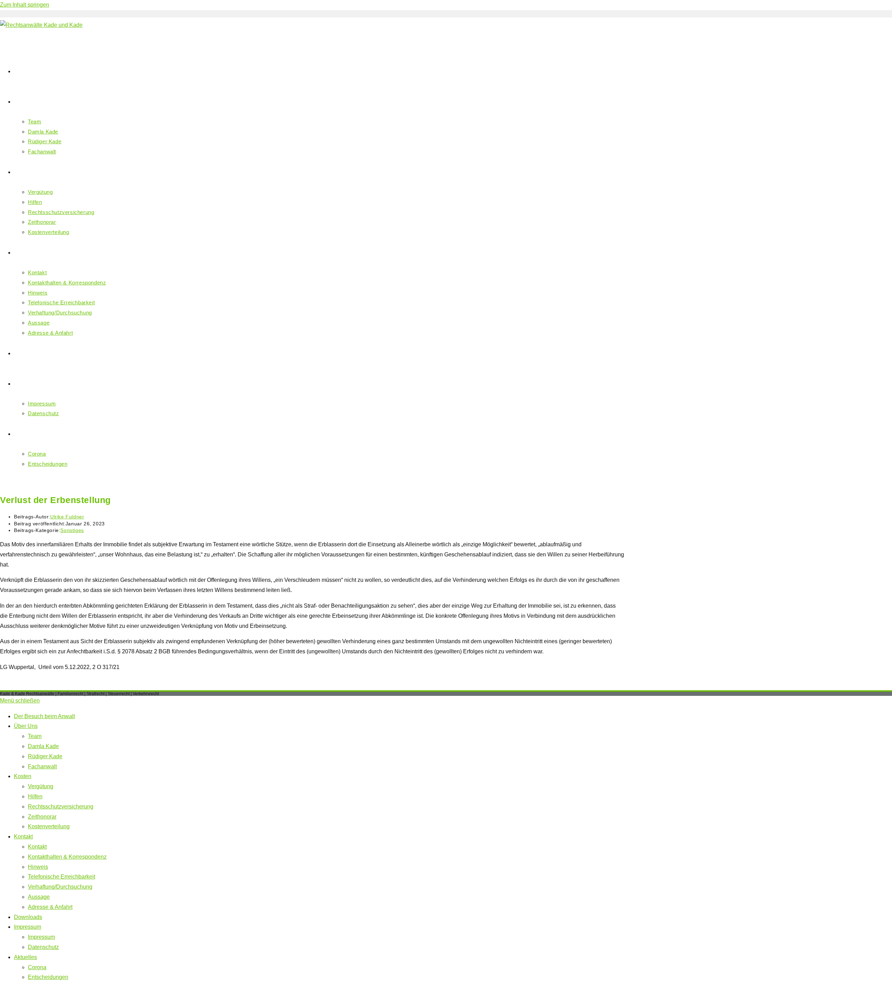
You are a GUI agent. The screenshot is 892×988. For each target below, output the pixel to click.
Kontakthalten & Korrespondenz (67, 857)
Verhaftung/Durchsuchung (60, 887)
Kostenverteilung (49, 826)
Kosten (22, 776)
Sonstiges (72, 530)
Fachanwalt (42, 766)
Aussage (39, 897)
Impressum (27, 927)
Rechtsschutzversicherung (60, 807)
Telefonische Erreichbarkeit (61, 877)
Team (34, 736)
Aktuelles (25, 957)
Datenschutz (43, 947)
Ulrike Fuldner (67, 516)
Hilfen (35, 796)
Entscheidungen (48, 977)
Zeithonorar (42, 817)
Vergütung (40, 786)
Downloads (28, 917)
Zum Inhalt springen (24, 5)
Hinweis (38, 867)
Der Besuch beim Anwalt (44, 716)
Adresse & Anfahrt (50, 907)
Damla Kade (43, 746)
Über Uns (26, 726)
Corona (37, 967)
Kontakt (23, 836)
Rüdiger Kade (45, 756)
